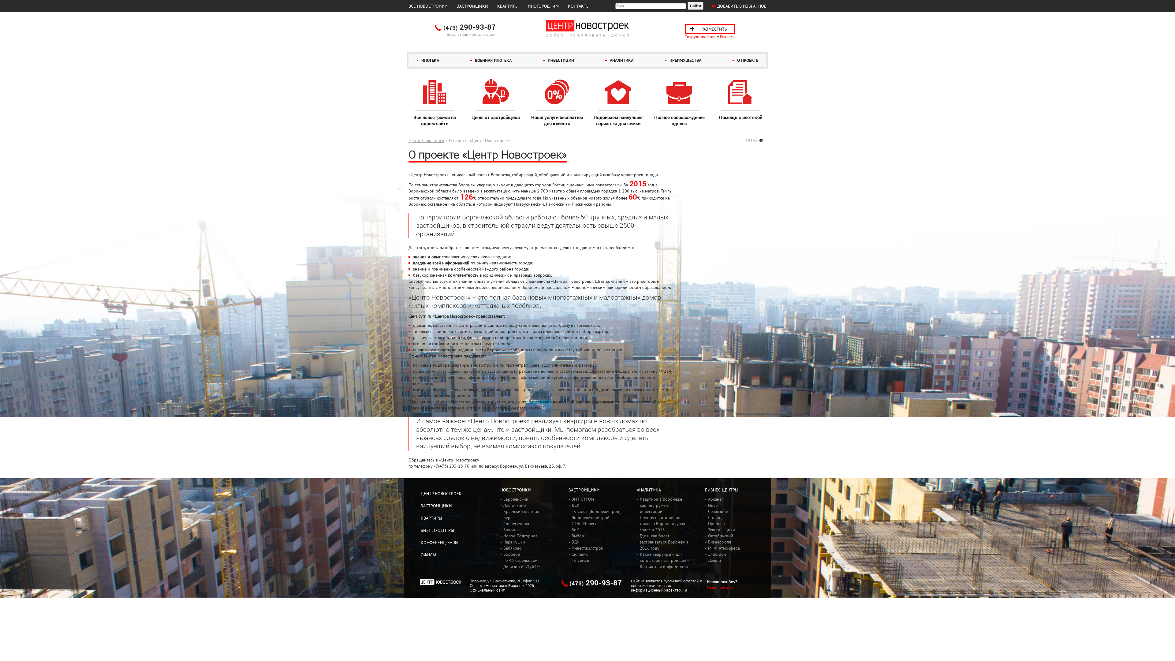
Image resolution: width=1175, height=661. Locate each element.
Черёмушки (514, 542)
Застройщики (472, 6)
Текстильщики (721, 529)
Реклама (728, 36)
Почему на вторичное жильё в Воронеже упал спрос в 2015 (662, 523)
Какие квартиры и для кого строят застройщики (664, 557)
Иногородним (543, 6)
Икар (713, 505)
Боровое (511, 554)
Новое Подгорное (520, 536)
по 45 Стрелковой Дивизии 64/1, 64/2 (522, 563)
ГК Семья (580, 560)
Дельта (714, 560)
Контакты (579, 6)
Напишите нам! (721, 588)
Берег (508, 517)
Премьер (716, 523)
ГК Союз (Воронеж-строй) (596, 511)
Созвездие (718, 511)
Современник (516, 523)
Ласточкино (514, 505)
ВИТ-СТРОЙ (583, 499)
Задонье (511, 529)
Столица (716, 517)
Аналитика (621, 60)
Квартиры (508, 6)
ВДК (576, 542)
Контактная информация (664, 566)
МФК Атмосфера (724, 548)
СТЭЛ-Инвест (584, 523)
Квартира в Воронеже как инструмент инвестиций (661, 505)
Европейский (515, 499)
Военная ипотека (493, 60)
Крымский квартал (521, 511)
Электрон (717, 554)
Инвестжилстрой (587, 548)
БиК (575, 529)
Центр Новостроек (426, 140)
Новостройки (515, 490)
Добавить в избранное (742, 6)
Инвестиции (561, 60)
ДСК (576, 505)
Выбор (578, 536)
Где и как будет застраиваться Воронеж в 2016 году (664, 542)
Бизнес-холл (719, 542)
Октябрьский (720, 536)
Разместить (714, 29)
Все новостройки (428, 6)
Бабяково (512, 548)
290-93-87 (469, 27)
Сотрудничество (700, 36)
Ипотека (430, 60)
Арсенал (716, 499)
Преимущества (685, 60)
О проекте (747, 60)
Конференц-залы (439, 542)
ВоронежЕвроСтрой (591, 517)
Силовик (580, 554)
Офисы (428, 555)
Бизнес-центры (437, 530)
